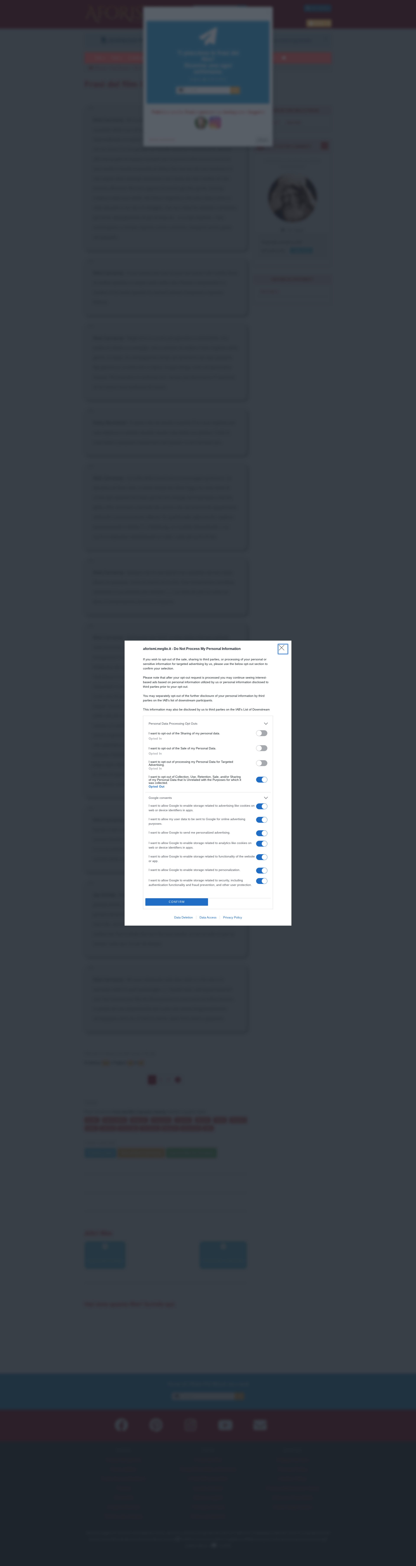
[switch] (261, 733)
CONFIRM (177, 901)
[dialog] (208, 783)
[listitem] (208, 723)
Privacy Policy (232, 917)
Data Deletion (183, 917)
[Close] (283, 649)
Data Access (208, 917)
